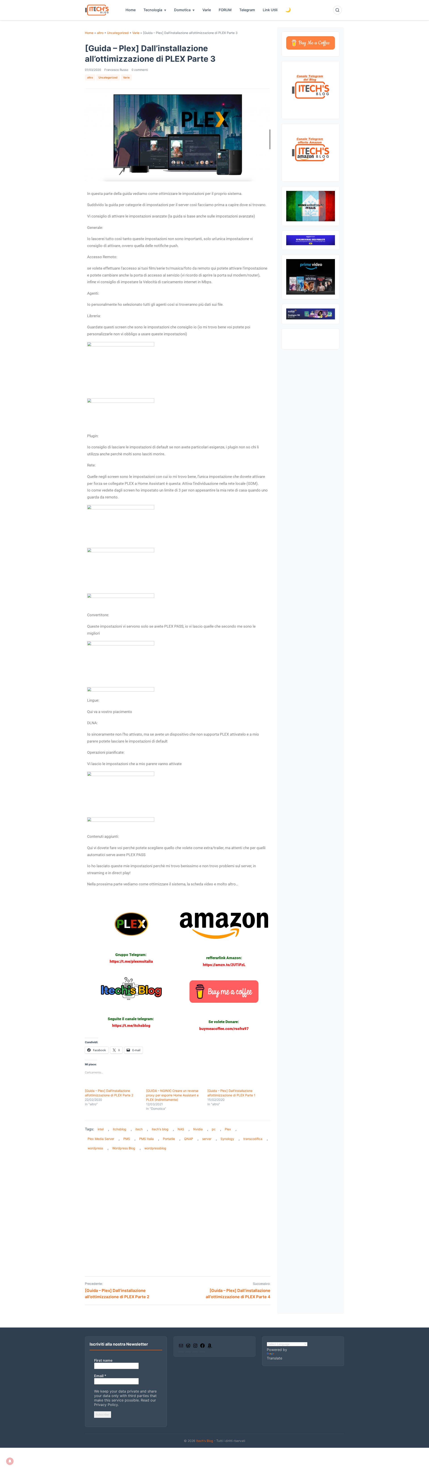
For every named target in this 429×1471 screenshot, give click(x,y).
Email (100, 1376)
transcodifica (252, 1139)
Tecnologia (152, 10)
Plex (228, 1129)
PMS (126, 1139)
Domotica (182, 10)
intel (101, 1129)
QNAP (188, 1139)
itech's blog (160, 1129)
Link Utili (270, 10)
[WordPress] (188, 1347)
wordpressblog (155, 1148)
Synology (227, 1139)
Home (131, 10)
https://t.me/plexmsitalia (131, 961)
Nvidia (198, 1129)
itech (139, 1129)
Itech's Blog (205, 1441)
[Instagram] (195, 1347)
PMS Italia (146, 1139)
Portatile (169, 1139)
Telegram (247, 10)
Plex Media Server (101, 1139)
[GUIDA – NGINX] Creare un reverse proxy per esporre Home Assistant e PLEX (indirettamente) (172, 1095)
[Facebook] (202, 1347)
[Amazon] (209, 1347)
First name (103, 1360)
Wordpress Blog (123, 1148)
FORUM (225, 10)
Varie (206, 10)
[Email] (181, 1347)
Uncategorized (118, 33)
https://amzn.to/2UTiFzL (224, 964)
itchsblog (119, 1129)
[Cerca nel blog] (337, 10)
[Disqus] (177, 1210)
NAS (181, 1129)
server (206, 1139)
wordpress (95, 1148)
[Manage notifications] (9, 1461)
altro (100, 33)
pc (214, 1129)
